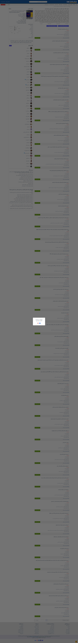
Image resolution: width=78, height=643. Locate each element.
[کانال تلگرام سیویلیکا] (40, 323)
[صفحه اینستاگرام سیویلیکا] (38, 323)
